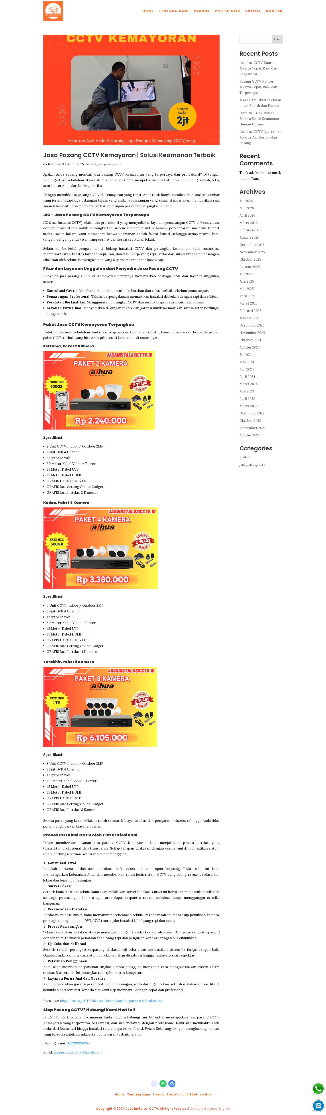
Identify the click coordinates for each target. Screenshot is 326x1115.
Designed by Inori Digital (210, 1108)
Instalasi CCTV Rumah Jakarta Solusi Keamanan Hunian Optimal (259, 118)
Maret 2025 (248, 303)
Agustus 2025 (250, 267)
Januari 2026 (249, 237)
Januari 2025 (249, 318)
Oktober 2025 (250, 259)
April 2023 (247, 398)
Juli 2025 (246, 274)
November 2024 (252, 333)
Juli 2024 (246, 355)
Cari (277, 39)
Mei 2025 (247, 289)
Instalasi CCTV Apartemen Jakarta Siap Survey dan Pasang (261, 137)
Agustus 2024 (250, 347)
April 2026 (247, 215)
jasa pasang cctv (109, 164)
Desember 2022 (252, 413)
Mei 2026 (247, 208)
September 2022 (253, 428)
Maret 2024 (249, 384)
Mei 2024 (247, 369)
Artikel (253, 11)
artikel (91, 164)
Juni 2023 (247, 391)
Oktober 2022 (250, 420)
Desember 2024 (252, 325)
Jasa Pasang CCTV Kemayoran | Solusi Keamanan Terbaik (129, 155)
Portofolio (227, 11)
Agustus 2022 (250, 435)
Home (148, 11)
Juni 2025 (247, 281)
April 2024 (247, 376)
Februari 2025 (250, 311)
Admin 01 (57, 164)
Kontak (274, 11)
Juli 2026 (246, 201)
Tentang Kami (174, 11)
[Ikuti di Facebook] (154, 1083)
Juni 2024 (247, 362)
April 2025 (247, 296)
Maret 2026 (249, 223)
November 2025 (252, 252)
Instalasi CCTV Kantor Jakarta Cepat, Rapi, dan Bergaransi (258, 68)
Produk (202, 11)
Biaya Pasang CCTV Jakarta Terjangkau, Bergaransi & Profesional (111, 1001)
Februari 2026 (250, 230)
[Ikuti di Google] (171, 1083)
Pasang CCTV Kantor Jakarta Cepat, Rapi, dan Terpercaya (258, 87)
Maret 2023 (249, 406)
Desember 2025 (252, 245)
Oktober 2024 (250, 340)
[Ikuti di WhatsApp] (163, 1083)
